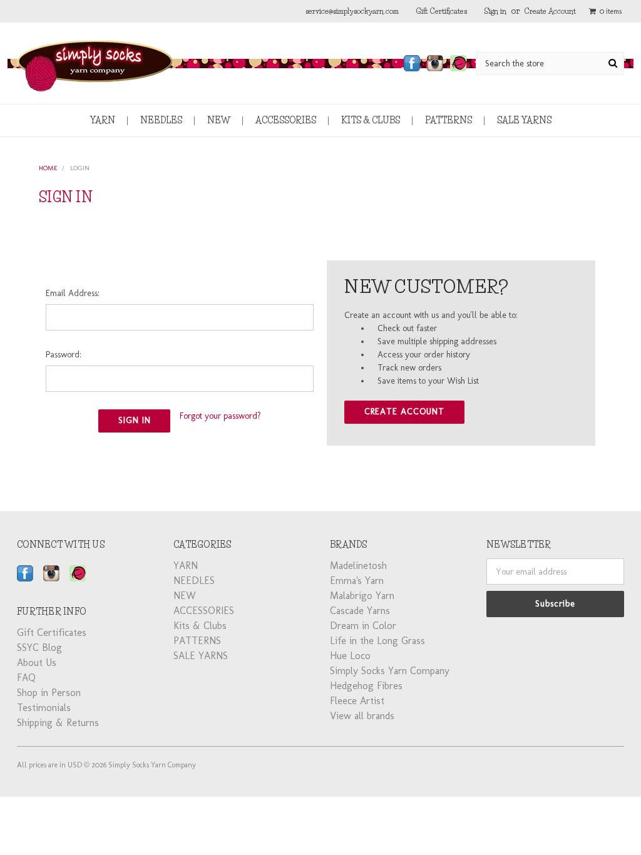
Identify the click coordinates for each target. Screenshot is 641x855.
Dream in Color (363, 626)
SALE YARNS (524, 120)
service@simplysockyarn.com (352, 11)
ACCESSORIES (285, 120)
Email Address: (73, 293)
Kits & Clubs (370, 120)
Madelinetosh (358, 565)
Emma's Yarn (357, 580)
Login (80, 168)
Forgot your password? (220, 416)
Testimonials (44, 708)
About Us (36, 662)
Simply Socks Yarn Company (389, 671)
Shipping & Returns (58, 723)
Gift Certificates (441, 11)
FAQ (26, 677)
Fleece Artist (357, 701)
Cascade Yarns (360, 611)
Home (48, 168)
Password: (63, 354)
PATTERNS (448, 120)
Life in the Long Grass (377, 641)
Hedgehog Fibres (366, 686)
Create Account (550, 11)
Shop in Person (49, 693)
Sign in (495, 11)
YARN (102, 120)
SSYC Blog (39, 647)
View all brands (362, 716)
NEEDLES (161, 120)
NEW (218, 120)
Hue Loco (350, 656)
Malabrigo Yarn (362, 596)
